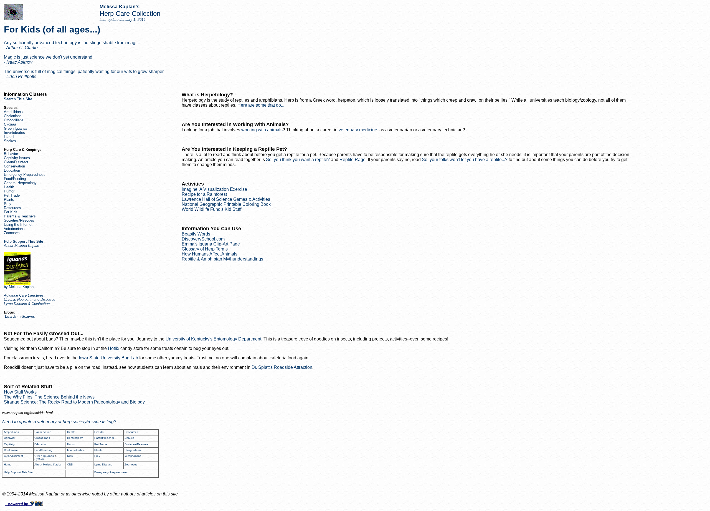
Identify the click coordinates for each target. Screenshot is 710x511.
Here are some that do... (260, 105)
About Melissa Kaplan (48, 464)
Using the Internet (18, 224)
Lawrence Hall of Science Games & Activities (226, 199)
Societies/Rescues (19, 220)
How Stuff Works (20, 392)
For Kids (10, 212)
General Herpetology (20, 183)
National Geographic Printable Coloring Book (226, 204)
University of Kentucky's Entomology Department (213, 339)
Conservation (14, 166)
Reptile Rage (352, 159)
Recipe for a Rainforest (204, 194)
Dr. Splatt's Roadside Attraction (282, 367)
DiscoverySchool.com (203, 239)
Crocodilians (14, 120)
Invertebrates (14, 133)
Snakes (10, 141)
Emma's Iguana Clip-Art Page (211, 244)
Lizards (10, 137)
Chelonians (13, 116)
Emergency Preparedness (24, 174)
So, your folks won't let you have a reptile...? (465, 159)
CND (70, 464)
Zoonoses (12, 233)
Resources (12, 208)
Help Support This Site (18, 472)
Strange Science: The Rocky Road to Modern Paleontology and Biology (74, 402)
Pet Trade (12, 195)
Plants (9, 199)
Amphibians (13, 112)
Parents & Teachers (20, 216)
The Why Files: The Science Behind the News (49, 397)
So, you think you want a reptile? (298, 159)
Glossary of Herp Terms (205, 249)
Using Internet (134, 450)
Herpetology (75, 437)
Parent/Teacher (104, 437)
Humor (9, 191)
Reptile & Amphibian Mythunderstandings (222, 259)
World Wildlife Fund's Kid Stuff (211, 209)
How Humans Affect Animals (209, 254)
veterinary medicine (358, 129)
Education (12, 170)
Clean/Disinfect (16, 162)
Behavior (11, 154)
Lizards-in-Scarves (20, 316)
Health (9, 187)
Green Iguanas (15, 128)
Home (7, 464)
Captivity (9, 444)
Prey (7, 204)
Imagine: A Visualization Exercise (214, 189)
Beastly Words (196, 234)
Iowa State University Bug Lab (108, 357)
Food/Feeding (15, 179)
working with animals (262, 129)
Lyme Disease (103, 464)
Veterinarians (14, 229)
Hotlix (113, 348)
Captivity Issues (17, 158)
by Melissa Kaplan (19, 287)
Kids (70, 455)
